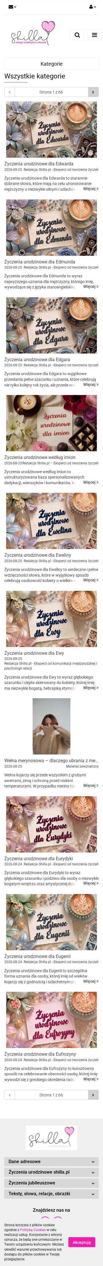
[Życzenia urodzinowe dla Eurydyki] (51, 824)
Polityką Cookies (33, 1230)
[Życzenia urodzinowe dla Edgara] (51, 325)
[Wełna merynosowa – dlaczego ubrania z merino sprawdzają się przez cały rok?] (51, 726)
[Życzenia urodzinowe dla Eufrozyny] (51, 1020)
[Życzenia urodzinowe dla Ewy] (51, 619)
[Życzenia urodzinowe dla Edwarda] (51, 129)
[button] (51, 1162)
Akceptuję (82, 1242)
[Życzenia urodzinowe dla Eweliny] (51, 521)
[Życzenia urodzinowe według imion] (51, 423)
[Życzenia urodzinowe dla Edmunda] (51, 227)
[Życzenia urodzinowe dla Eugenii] (51, 922)
